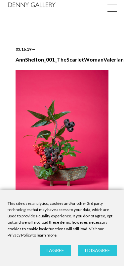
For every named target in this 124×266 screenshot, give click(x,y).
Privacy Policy (20, 235)
